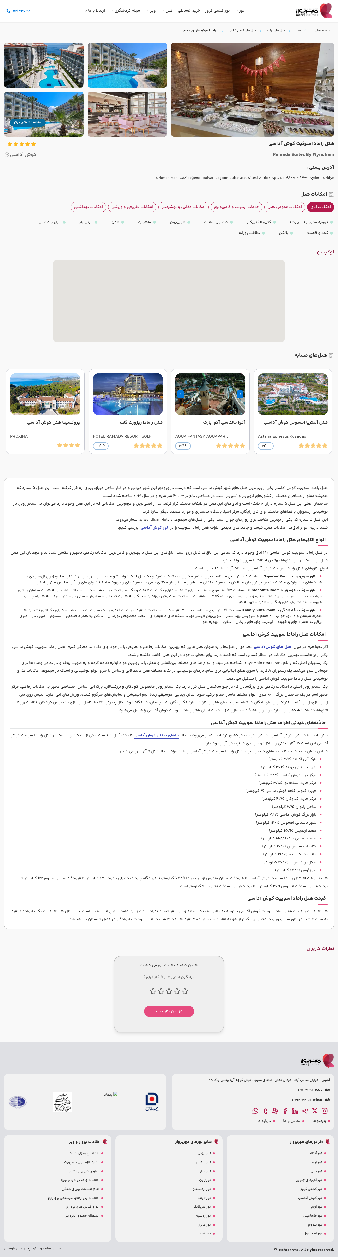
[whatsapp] (256, 1110)
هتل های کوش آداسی (242, 31)
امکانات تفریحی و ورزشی (132, 207)
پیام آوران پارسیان (17, 1248)
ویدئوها (319, 1121)
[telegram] (305, 1110)
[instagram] (325, 1110)
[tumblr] (266, 1110)
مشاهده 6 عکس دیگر (28, 122)
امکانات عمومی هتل (284, 207)
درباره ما (264, 1121)
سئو (35, 1248)
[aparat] (276, 1110)
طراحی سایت (51, 1248)
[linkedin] (295, 1110)
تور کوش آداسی (154, 528)
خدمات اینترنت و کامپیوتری (236, 207)
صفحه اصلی (322, 30)
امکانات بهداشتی (88, 207)
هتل (298, 31)
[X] (315, 1110)
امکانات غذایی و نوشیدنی (183, 207)
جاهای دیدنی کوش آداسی (156, 735)
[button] (240, 394)
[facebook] (286, 1110)
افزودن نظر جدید (169, 1011)
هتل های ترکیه (276, 31)
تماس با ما (291, 1121)
